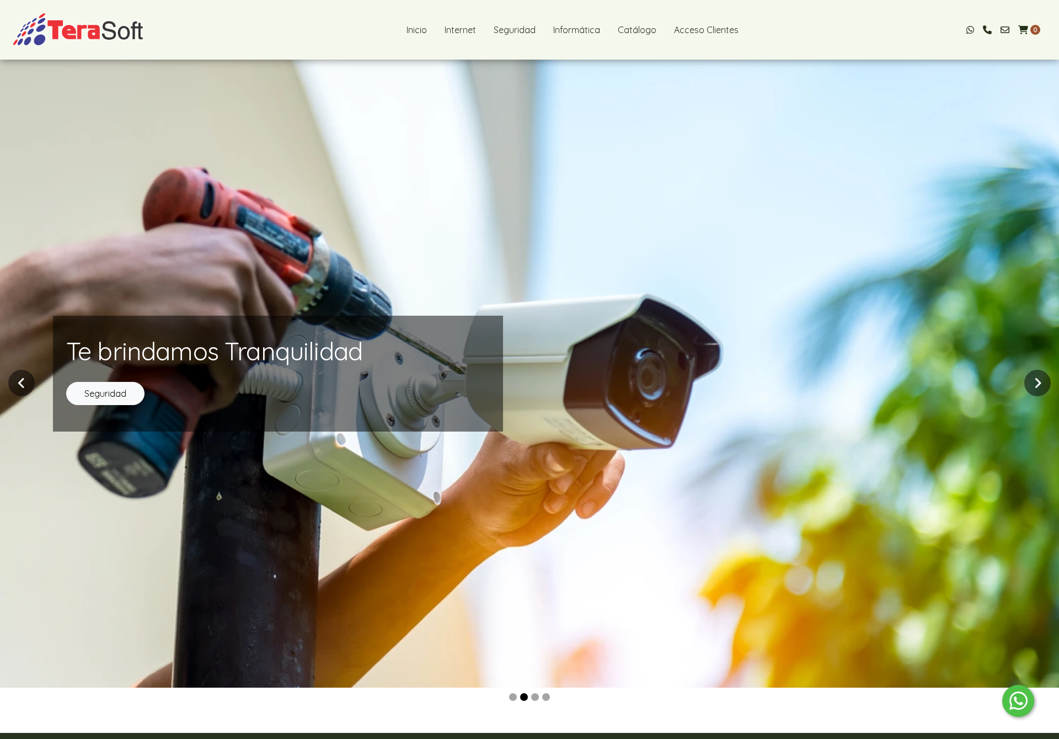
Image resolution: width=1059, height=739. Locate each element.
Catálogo (637, 29)
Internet (460, 29)
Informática (576, 29)
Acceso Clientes (706, 29)
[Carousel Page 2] (524, 697)
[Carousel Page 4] (546, 697)
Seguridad (515, 29)
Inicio (417, 29)
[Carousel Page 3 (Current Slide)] (535, 697)
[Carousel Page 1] (513, 697)
